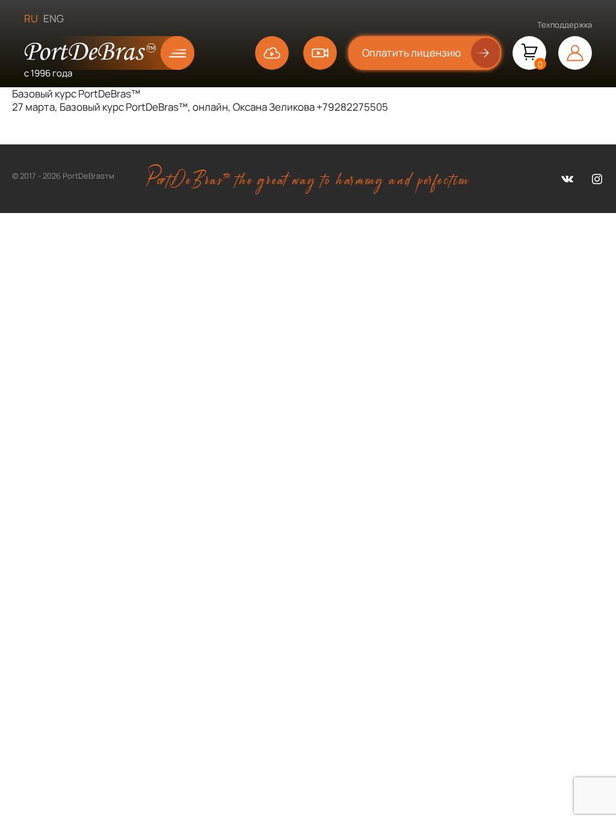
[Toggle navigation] (168, 53)
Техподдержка (564, 24)
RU (31, 18)
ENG (53, 18)
